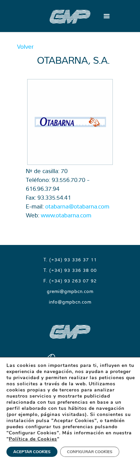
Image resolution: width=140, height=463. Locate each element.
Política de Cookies (33, 439)
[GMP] (70, 16)
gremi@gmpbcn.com (70, 291)
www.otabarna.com (66, 215)
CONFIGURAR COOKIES (89, 451)
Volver (25, 46)
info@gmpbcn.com (70, 301)
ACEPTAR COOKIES (32, 451)
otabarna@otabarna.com (77, 206)
